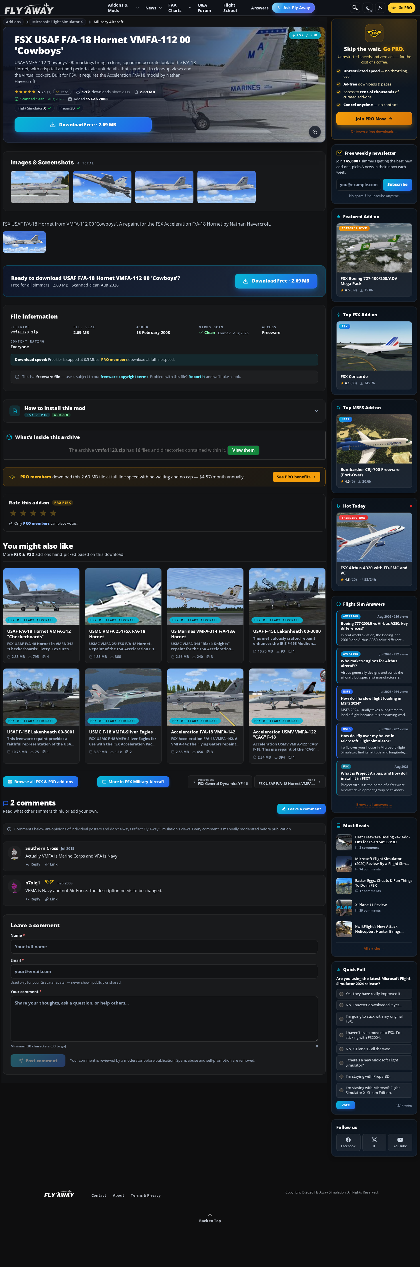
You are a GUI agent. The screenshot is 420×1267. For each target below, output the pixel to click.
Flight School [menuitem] (230, 7)
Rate (64, 92)
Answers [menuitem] (259, 8)
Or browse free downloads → (374, 131)
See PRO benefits (294, 477)
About (118, 1195)
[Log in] (380, 8)
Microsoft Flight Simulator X (57, 21)
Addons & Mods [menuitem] (118, 7)
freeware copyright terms (124, 376)
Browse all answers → (374, 804)
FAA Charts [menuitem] (174, 7)
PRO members (114, 359)
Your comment (26, 992)
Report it (197, 376)
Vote (345, 1105)
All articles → (374, 948)
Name (18, 935)
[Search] (355, 8)
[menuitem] (293, 8)
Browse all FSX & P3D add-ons (43, 781)
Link (53, 864)
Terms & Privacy (146, 1195)
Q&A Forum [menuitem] (204, 7)
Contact (98, 1195)
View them (243, 450)
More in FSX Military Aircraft (136, 781)
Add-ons (13, 21)
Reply (35, 864)
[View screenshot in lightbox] (315, 132)
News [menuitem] (151, 8)
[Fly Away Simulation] (29, 8)
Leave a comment (304, 808)
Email (17, 960)
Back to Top (210, 1220)
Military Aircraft (108, 21)
